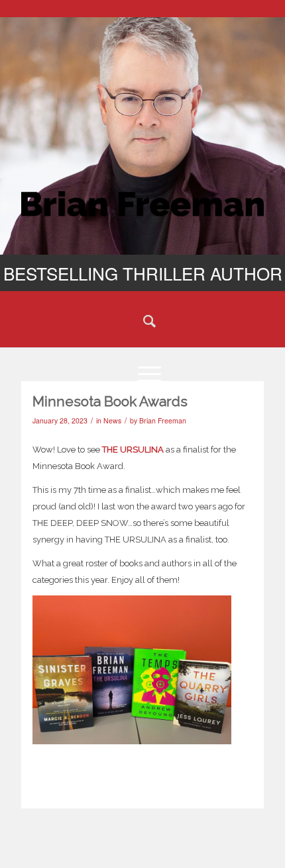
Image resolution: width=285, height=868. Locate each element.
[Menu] (142, 373)
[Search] (142, 320)
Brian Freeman (162, 420)
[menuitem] (142, 320)
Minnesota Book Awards (110, 401)
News (112, 420)
